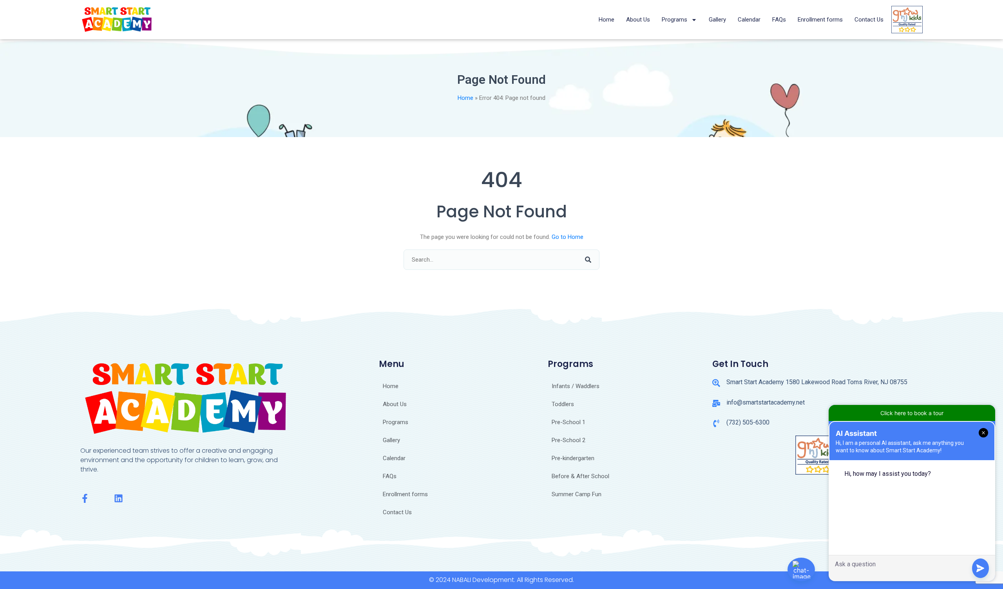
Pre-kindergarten (573, 458)
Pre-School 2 (568, 440)
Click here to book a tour (911, 413)
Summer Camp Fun (576, 494)
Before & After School (580, 476)
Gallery (717, 19)
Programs (674, 19)
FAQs (779, 19)
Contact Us (869, 19)
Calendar (749, 19)
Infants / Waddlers (575, 386)
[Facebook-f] (84, 498)
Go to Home (567, 236)
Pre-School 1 (568, 422)
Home (606, 19)
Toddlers (563, 404)
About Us (638, 19)
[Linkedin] (118, 498)
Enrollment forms (820, 19)
